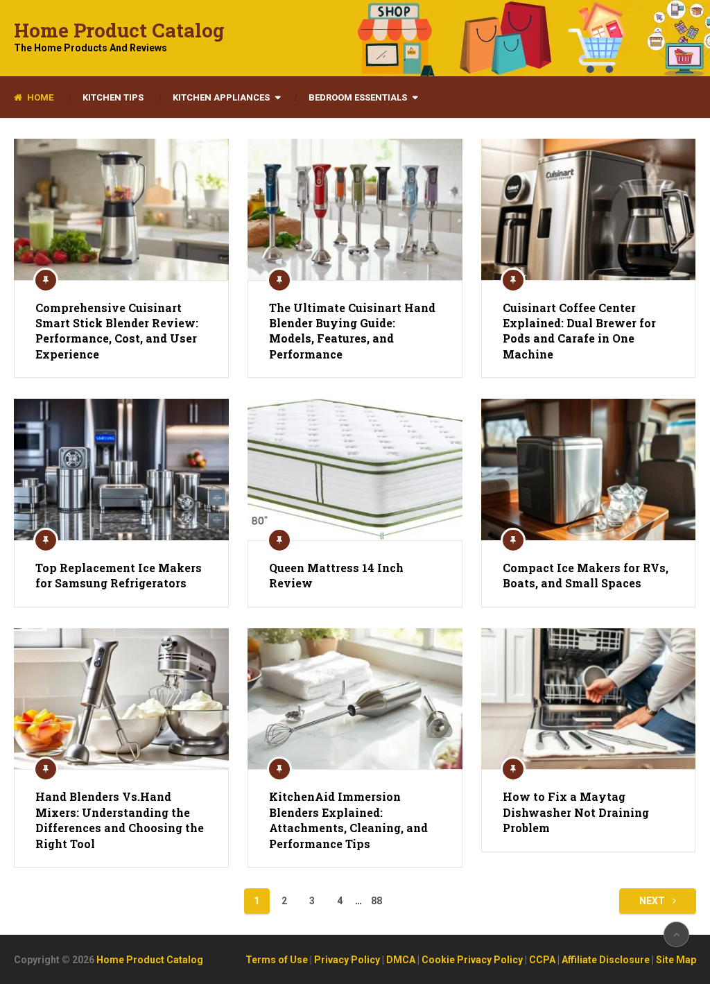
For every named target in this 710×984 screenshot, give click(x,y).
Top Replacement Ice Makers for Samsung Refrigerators (118, 575)
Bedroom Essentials (358, 97)
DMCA (400, 959)
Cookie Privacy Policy (472, 959)
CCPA (542, 959)
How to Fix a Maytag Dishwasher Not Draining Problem (576, 812)
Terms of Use (276, 959)
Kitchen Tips (113, 97)
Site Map (676, 959)
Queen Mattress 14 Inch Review (336, 575)
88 (376, 900)
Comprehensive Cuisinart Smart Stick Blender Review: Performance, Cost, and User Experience (116, 330)
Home (39, 97)
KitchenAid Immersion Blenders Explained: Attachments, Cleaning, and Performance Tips (348, 819)
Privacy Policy (347, 959)
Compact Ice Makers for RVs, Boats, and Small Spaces (585, 575)
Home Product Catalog (119, 30)
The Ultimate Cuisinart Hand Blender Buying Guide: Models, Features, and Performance (352, 330)
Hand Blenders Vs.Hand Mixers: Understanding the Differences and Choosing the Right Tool (119, 819)
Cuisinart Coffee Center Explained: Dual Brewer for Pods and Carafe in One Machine (579, 330)
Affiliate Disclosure (606, 959)
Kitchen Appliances (221, 97)
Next (653, 900)
